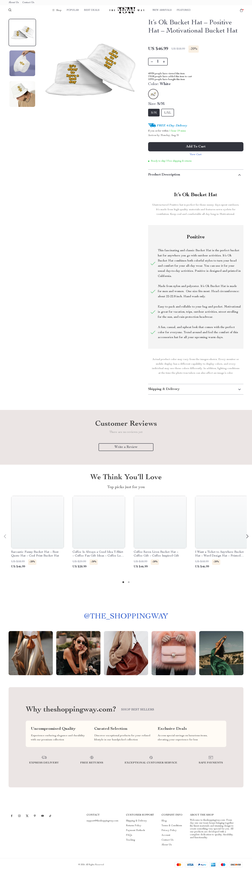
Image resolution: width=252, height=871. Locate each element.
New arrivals (162, 10)
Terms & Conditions (171, 825)
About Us (14, 2)
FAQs (129, 835)
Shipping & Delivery (136, 821)
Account (165, 835)
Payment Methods (135, 830)
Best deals (91, 10)
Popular (73, 10)
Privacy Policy (169, 830)
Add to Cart (196, 146)
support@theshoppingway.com (102, 821)
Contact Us (28, 2)
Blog (164, 821)
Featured (184, 10)
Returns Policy (133, 825)
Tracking (130, 840)
